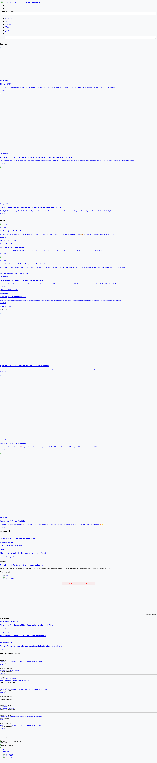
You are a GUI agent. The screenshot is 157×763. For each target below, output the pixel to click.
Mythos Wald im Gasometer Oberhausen (7, 707)
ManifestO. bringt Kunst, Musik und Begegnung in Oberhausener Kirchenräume (21, 661)
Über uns (7, 5)
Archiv (6, 8)
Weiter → (2, 664)
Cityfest (7, 27)
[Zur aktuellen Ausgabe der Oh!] (78, 557)
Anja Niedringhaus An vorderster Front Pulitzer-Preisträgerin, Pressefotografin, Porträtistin (23, 689)
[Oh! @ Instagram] (8, 578)
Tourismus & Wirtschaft (11, 20)
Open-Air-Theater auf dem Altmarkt (9, 670)
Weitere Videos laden (5, 306)
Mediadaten (8, 7)
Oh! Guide (7, 30)
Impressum (6, 751)
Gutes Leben (8, 24)
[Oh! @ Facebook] (8, 577)
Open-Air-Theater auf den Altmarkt (9, 698)
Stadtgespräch (8, 18)
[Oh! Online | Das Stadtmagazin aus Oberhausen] (20, 2)
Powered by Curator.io (151, 614)
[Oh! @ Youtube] (8, 575)
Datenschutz (6, 750)
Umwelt (7, 21)
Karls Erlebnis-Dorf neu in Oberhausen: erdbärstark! (22, 565)
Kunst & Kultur (9, 23)
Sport (6, 26)
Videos (6, 29)
